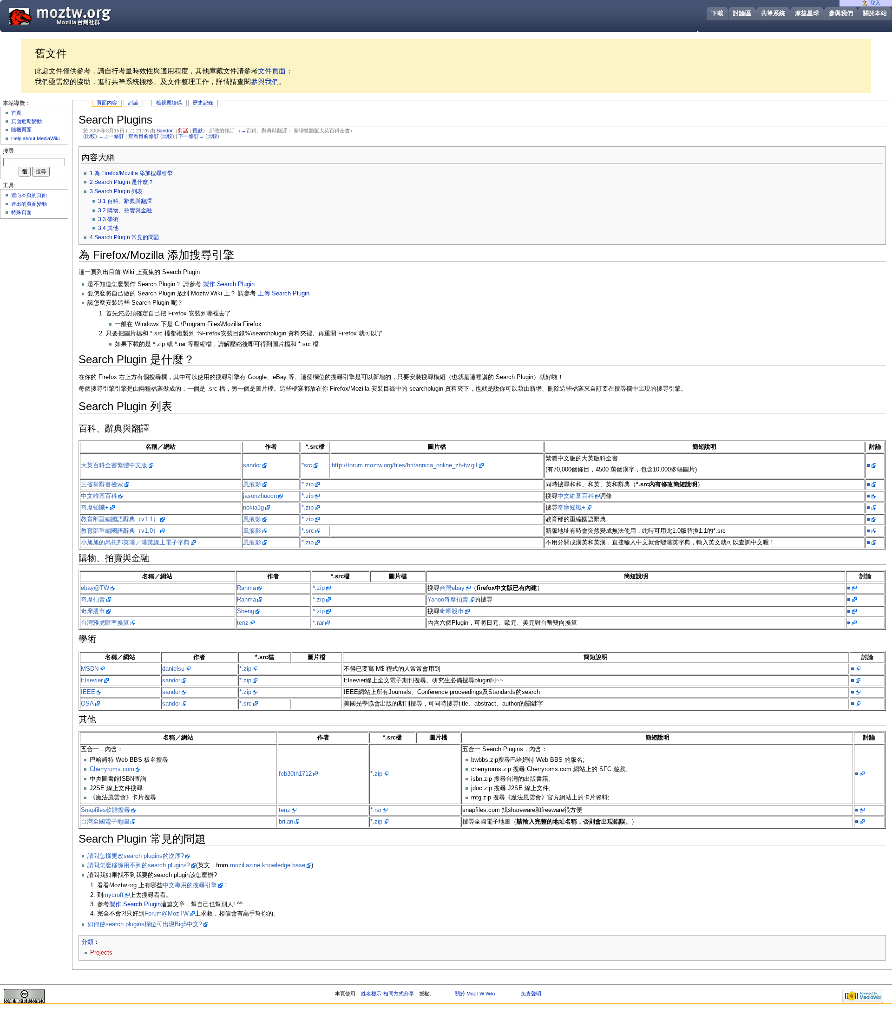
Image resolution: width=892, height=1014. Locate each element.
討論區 (742, 13)
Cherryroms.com (112, 769)
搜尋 (8, 151)
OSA (87, 703)
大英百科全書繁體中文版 (114, 465)
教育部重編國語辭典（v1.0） (120, 531)
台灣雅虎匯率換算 (105, 623)
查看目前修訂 (143, 136)
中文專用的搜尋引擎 (190, 885)
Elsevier (92, 680)
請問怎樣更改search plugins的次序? (135, 856)
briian (286, 821)
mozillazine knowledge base (267, 865)
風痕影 (252, 484)
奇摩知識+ (95, 507)
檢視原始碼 (169, 102)
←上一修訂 (111, 136)
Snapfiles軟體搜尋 (105, 810)
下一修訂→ (191, 136)
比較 (90, 136)
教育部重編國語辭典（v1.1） (120, 519)
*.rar (318, 623)
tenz (243, 623)
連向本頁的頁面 (29, 195)
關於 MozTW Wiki (475, 993)
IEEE (88, 692)
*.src (308, 531)
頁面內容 (107, 102)
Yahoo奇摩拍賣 (447, 599)
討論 (133, 102)
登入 (875, 3)
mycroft (113, 895)
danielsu (173, 669)
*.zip (308, 484)
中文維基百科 (99, 496)
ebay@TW (95, 588)
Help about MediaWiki (35, 138)
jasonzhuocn (260, 496)
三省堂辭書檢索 (102, 484)
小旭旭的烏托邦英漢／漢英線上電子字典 (135, 542)
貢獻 (197, 130)
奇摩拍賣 (93, 599)
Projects (101, 952)
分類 (87, 942)
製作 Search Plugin (229, 284)
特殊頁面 (21, 212)
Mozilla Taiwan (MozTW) (82, 15)
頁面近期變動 (26, 121)
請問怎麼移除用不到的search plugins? (138, 865)
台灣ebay (452, 588)
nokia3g (253, 507)
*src (307, 465)
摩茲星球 (807, 13)
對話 (183, 130)
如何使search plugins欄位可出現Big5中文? (144, 924)
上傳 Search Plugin (283, 293)
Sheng (245, 611)
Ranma (246, 588)
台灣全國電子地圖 (105, 821)
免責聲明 (531, 993)
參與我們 (841, 13)
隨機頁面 (21, 129)
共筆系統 (773, 13)
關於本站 (875, 13)
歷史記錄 (203, 102)
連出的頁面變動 (29, 204)
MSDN (89, 669)
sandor (252, 465)
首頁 (16, 113)
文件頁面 (272, 71)
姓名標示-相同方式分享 (387, 993)
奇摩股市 (93, 611)
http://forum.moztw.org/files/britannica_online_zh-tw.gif (405, 465)
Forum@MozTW (166, 913)
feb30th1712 (295, 774)
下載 (717, 13)
